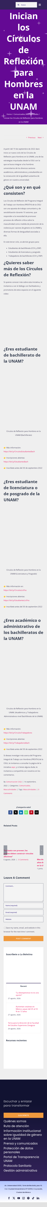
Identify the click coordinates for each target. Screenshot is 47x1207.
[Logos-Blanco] (9, 4)
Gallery (22, 839)
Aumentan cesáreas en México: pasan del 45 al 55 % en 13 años (27, 1009)
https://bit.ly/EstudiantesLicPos (16, 600)
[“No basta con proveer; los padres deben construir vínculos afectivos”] (18, 839)
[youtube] (18, 1198)
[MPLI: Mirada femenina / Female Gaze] (19, 1058)
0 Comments (23, 859)
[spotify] (28, 1198)
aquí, (13, 767)
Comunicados (24, 785)
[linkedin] (38, 1198)
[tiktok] (33, 1198)
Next (40, 137)
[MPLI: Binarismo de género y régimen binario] (36, 1047)
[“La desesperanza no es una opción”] (11, 993)
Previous (31, 137)
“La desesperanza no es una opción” (27, 993)
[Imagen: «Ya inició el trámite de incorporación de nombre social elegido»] (10, 1050)
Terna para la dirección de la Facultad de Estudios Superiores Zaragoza (23, 1024)
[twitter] (14, 1198)
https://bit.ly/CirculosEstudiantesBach (19, 451)
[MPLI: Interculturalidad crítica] (19, 1047)
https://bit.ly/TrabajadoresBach (17, 743)
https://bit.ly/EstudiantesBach (16, 461)
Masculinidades (10, 789)
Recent (23, 986)
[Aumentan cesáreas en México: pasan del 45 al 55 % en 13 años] (11, 1007)
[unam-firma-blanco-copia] (10, 1085)
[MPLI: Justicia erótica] (28, 1047)
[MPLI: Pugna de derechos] (10, 1058)
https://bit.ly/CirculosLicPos (15, 590)
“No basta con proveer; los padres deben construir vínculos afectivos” (15, 839)
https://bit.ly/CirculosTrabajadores (18, 732)
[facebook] (9, 1198)
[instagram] (23, 1198)
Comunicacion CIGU (14, 782)
